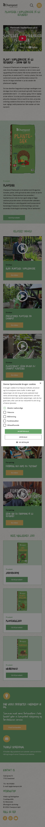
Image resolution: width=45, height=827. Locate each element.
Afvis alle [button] (23, 437)
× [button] (40, 383)
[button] (22, 442)
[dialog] (22, 413)
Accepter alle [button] (23, 431)
